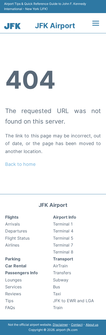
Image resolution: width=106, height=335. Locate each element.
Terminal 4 (63, 231)
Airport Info (64, 217)
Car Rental (15, 265)
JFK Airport (55, 25)
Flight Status (17, 238)
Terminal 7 (63, 245)
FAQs (10, 307)
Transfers (62, 272)
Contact (77, 325)
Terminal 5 (63, 238)
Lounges (13, 279)
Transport (63, 258)
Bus (56, 286)
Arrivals (12, 224)
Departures (16, 231)
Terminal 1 (63, 224)
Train (58, 307)
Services (13, 286)
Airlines (12, 245)
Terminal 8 (63, 252)
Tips (9, 300)
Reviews (13, 293)
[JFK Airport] (12, 26)
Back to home (20, 164)
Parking (12, 258)
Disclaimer (60, 325)
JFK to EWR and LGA (73, 300)
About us (92, 325)
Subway (60, 279)
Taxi (57, 293)
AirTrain (60, 265)
